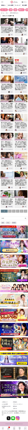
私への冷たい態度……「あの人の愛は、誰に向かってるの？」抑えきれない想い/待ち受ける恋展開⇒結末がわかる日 (7, 49)
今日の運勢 (10, 5)
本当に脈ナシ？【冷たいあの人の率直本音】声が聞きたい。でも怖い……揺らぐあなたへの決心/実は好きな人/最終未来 (21, 68)
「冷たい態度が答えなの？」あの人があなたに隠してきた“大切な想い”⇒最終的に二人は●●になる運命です (7, 163)
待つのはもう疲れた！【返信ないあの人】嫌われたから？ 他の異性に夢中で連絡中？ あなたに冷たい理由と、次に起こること (21, 125)
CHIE (25, 149)
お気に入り (25, 428)
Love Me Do (10, 53)
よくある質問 (5, 404)
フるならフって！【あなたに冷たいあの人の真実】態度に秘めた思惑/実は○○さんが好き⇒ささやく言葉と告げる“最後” (7, 201)
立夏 (12, 187)
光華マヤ (24, 168)
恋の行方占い (18, 63)
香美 (25, 206)
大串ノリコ (10, 130)
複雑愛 (14, 222)
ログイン (25, 2)
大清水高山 (10, 206)
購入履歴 (24, 5)
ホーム (2, 428)
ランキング (17, 5)
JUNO (25, 34)
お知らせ (15, 408)
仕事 (10, 9)
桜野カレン (24, 187)
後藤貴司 (24, 72)
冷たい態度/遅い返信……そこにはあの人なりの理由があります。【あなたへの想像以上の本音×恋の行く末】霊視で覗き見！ (21, 201)
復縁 (3, 222)
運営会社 (15, 406)
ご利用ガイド (5, 402)
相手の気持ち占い (6, 25)
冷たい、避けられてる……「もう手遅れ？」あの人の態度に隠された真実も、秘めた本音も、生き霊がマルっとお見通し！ (7, 144)
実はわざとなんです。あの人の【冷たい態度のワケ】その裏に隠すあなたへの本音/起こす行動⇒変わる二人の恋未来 (7, 29)
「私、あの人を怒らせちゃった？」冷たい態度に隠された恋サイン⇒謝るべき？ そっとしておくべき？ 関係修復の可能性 (21, 144)
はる (12, 91)
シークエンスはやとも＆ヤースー (21, 111)
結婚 (15, 9)
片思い (8, 222)
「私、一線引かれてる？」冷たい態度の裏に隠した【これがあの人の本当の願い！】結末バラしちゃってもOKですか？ (20, 106)
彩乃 (12, 34)
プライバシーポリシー (18, 404)
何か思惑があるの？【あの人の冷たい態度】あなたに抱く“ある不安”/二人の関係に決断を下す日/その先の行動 (7, 182)
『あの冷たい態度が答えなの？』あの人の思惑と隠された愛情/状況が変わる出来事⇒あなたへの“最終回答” (7, 87)
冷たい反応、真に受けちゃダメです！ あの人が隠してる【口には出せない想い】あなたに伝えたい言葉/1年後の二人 (21, 87)
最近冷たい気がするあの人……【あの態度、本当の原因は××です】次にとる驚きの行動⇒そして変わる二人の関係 (21, 29)
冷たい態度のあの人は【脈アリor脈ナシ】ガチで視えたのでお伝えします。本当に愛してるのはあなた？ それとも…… (7, 68)
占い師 (14, 428)
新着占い (3, 5)
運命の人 (21, 9)
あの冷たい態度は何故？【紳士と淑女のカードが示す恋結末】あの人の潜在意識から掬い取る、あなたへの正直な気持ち (20, 182)
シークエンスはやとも (8, 72)
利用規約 (15, 402)
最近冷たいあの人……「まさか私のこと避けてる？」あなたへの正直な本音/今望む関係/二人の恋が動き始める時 (20, 49)
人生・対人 (4, 9)
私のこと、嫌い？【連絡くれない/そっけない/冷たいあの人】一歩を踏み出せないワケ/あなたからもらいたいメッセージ (7, 106)
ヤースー (24, 91)
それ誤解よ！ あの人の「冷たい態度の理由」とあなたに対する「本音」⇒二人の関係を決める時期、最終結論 (20, 163)
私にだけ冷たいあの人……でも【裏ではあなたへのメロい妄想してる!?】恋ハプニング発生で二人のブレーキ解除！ (7, 125)
